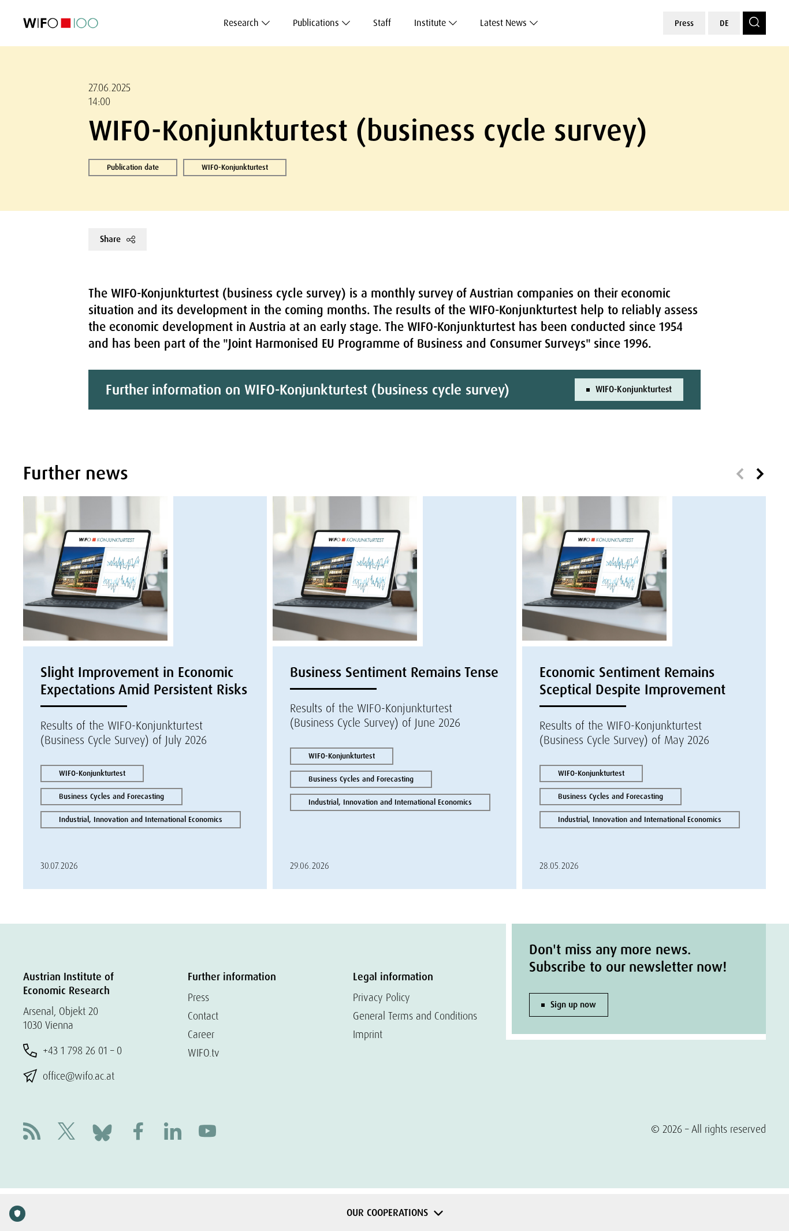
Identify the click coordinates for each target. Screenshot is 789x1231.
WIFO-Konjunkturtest (235, 167)
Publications (316, 23)
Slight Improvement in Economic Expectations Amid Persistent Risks (143, 680)
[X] (66, 1132)
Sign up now (573, 1004)
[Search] (754, 23)
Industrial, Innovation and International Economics (140, 819)
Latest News (503, 23)
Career (201, 1034)
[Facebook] (138, 1132)
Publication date (133, 167)
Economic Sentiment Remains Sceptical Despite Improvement (632, 680)
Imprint (367, 1034)
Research (241, 23)
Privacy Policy (381, 997)
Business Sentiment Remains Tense (394, 672)
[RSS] (31, 1132)
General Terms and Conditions (415, 1015)
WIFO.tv (203, 1052)
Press (684, 23)
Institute (430, 23)
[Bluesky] (102, 1131)
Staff (382, 23)
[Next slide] (760, 474)
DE (724, 23)
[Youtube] (207, 1132)
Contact (203, 1015)
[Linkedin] (172, 1132)
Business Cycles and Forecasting (111, 796)
